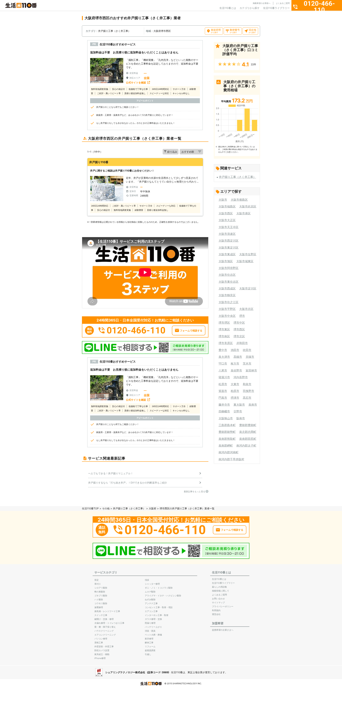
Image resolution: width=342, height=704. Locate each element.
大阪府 (152, 508)
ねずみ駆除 (150, 599)
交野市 (238, 411)
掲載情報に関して (220, 590)
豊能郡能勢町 (227, 432)
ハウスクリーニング (104, 630)
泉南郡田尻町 (247, 439)
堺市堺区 (224, 322)
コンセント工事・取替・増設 (159, 607)
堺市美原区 (226, 343)
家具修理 (149, 638)
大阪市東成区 (227, 254)
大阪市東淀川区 (229, 247)
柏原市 (235, 391)
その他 (106, 508)
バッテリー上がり (153, 627)
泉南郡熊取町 (227, 439)
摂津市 (235, 397)
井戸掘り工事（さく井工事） (237, 177)
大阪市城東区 (244, 261)
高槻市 (238, 356)
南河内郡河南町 (229, 452)
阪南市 (240, 418)
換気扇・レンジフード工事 (107, 611)
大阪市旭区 (226, 261)
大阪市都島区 (239, 199)
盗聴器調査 (150, 650)
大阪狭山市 (226, 418)
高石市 (247, 397)
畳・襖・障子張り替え (105, 627)
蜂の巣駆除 (99, 591)
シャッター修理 (152, 583)
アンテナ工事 (151, 603)
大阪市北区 (246, 309)
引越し (148, 654)
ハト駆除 (98, 599)
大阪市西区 (226, 213)
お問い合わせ (218, 598)
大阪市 (223, 199)
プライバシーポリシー (222, 606)
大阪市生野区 (247, 254)
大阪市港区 (243, 213)
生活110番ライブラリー (276, 7)
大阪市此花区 (247, 206)
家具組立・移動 (101, 654)
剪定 (96, 580)
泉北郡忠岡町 (247, 432)
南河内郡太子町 (246, 445)
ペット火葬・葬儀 (153, 634)
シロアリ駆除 (100, 587)
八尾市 (223, 370)
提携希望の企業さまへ (222, 630)
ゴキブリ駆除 (100, 595)
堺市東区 (224, 329)
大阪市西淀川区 (229, 240)
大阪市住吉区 (227, 274)
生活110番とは (227, 7)
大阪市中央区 (227, 316)
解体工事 (149, 642)
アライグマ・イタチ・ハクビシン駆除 (163, 595)
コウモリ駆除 (100, 603)
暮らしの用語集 (219, 587)
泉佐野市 (236, 370)
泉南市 (252, 404)
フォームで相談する (191, 330)
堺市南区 (224, 336)
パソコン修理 (100, 638)
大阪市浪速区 (227, 234)
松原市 (223, 384)
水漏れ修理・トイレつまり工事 (109, 623)
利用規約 (216, 610)
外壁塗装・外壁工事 (104, 646)
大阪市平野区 (227, 309)
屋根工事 (98, 642)
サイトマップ (218, 602)
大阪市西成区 (227, 288)
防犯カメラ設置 (101, 650)
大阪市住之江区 (229, 302)
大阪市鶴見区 (227, 295)
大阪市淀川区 (247, 288)
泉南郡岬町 (226, 445)
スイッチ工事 (100, 615)
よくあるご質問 (283, 3)
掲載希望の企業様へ (261, 3)
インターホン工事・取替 (156, 615)
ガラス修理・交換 (153, 619)
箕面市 (223, 391)
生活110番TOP (90, 508)
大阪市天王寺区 (229, 227)
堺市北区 (239, 336)
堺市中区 (239, 322)
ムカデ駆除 (150, 591)
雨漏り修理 (150, 623)
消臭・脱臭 (150, 630)
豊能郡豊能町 (247, 425)
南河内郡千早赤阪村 (231, 459)
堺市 (242, 316)
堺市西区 (239, 329)
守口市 (223, 363)
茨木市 (247, 363)
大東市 (235, 384)
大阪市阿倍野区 (229, 268)
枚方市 (235, 363)
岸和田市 (242, 343)
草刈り (97, 583)
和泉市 (247, 384)
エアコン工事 (151, 611)
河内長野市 (241, 377)
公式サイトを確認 (136, 82)
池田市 (235, 350)
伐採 (147, 580)
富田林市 (251, 370)
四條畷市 (224, 411)
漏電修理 (98, 607)
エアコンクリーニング (105, 634)
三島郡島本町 (227, 425)
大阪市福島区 (227, 206)
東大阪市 (239, 404)
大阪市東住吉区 (229, 281)
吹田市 (247, 350)
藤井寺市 (224, 404)
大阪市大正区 (227, 220)
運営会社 (216, 614)
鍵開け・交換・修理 (104, 619)
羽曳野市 (248, 391)
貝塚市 (250, 356)
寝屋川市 (224, 377)
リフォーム (150, 646)
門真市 (223, 397)
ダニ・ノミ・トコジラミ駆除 (159, 587)
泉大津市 (224, 356)
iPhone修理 (100, 658)
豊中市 (223, 350)
